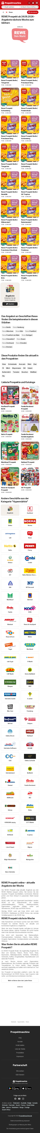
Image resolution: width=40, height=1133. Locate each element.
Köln (19, 331)
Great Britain (30, 1105)
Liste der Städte (20, 1049)
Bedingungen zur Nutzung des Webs (20, 1124)
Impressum (20, 1056)
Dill (24, 368)
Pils (3, 376)
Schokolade (12, 364)
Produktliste (20, 1053)
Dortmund (8, 343)
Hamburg (18, 327)
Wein (29, 364)
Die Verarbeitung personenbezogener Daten (20, 1128)
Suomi (18, 1105)
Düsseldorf (8, 339)
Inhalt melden (20, 1045)
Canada (34, 1103)
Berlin (6, 327)
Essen (21, 339)
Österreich (16, 1103)
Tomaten (16, 372)
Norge (21, 1107)
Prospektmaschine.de (25, 1116)
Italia (3, 1107)
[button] (33, 3)
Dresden (21, 343)
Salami (30, 368)
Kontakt (20, 1042)
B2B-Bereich (20, 1075)
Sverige (26, 1107)
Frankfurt (30, 331)
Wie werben (20, 1071)
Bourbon (25, 372)
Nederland (15, 1107)
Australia (23, 1103)
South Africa (6, 1110)
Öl (3, 368)
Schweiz (5, 1105)
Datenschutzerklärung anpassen (20, 1121)
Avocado (22, 364)
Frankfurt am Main (10, 335)
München (7, 331)
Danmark (12, 1105)
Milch (8, 368)
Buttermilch (6, 372)
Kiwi (34, 364)
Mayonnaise (16, 368)
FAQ (20, 1038)
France (23, 1105)
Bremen (7, 347)
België (29, 1103)
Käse (4, 364)
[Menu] (37, 3)
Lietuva (8, 1107)
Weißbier (33, 372)
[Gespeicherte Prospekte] (29, 3)
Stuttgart (27, 335)
